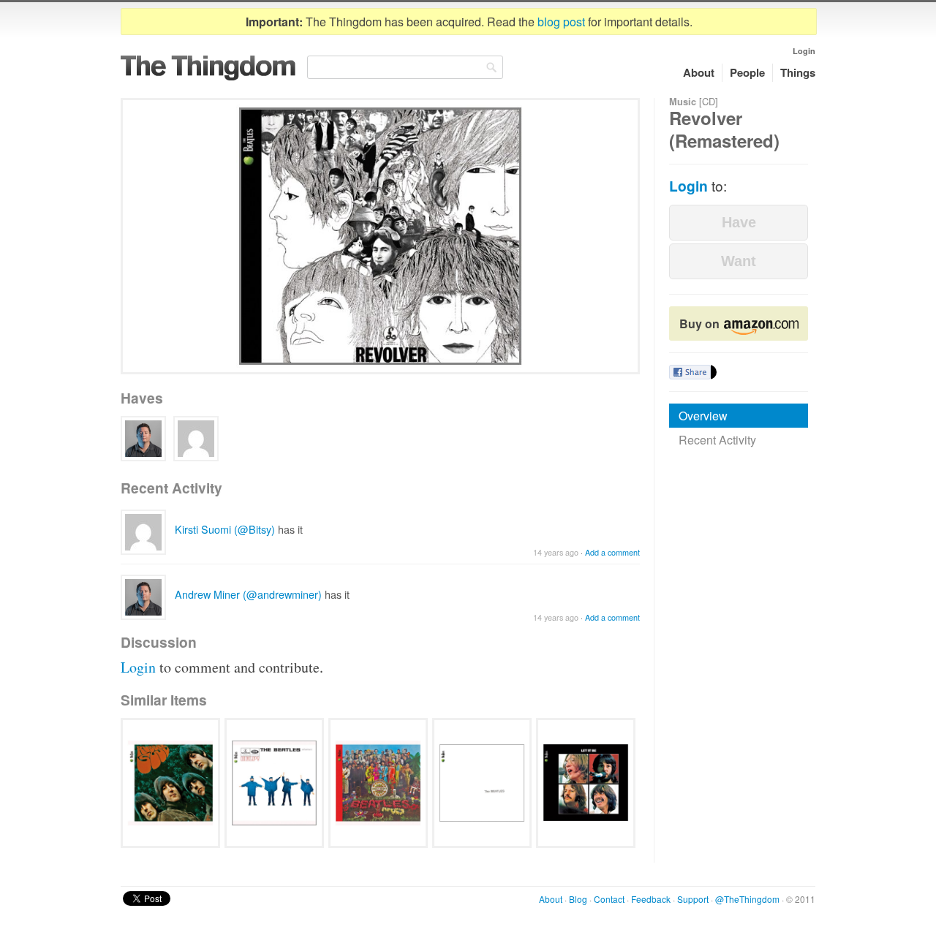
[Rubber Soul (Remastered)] (170, 783)
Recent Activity (717, 439)
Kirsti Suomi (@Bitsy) (225, 529)
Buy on (700, 323)
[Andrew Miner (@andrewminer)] (143, 438)
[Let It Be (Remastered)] (585, 783)
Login (804, 50)
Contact (609, 899)
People (747, 72)
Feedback (651, 899)
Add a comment (612, 552)
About (698, 72)
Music (682, 101)
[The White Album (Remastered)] (482, 783)
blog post (561, 21)
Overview (703, 415)
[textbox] (405, 67)
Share (690, 372)
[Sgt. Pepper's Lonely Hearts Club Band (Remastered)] (378, 783)
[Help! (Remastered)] (274, 783)
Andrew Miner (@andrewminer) (248, 594)
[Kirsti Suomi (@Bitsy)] (196, 438)
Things (797, 72)
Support (693, 899)
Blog (578, 899)
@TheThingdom (747, 899)
